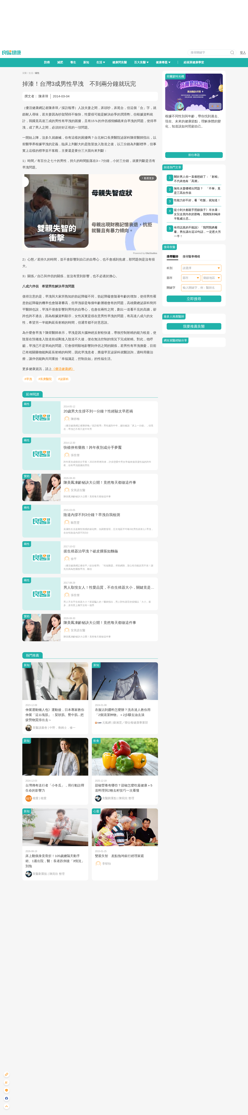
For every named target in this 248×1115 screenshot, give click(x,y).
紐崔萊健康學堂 (194, 62)
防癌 (47, 62)
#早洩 (28, 379)
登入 (243, 52)
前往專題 (194, 154)
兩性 (37, 73)
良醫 (24, 73)
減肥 (60, 62)
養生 (73, 62)
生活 (31, 73)
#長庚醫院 (45, 379)
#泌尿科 (63, 379)
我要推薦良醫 (194, 326)
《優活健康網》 (63, 369)
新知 (86, 62)
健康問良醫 (119, 62)
